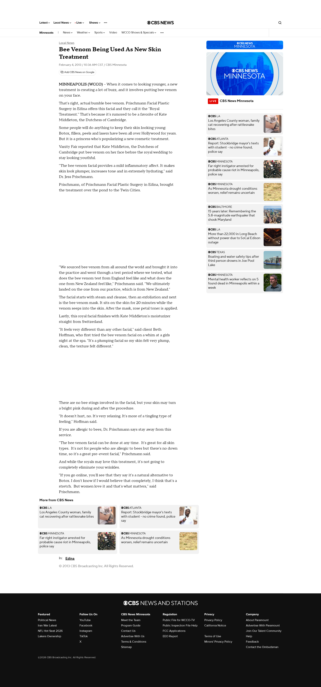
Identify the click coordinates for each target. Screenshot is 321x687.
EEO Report (170, 636)
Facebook (86, 625)
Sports (98, 32)
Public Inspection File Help (180, 625)
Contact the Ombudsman (262, 647)
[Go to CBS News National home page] (160, 23)
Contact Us (128, 630)
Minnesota (46, 33)
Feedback (252, 641)
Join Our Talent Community (263, 630)
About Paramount (257, 620)
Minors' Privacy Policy (218, 641)
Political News (47, 620)
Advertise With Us (132, 636)
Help (249, 636)
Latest (43, 22)
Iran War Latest (47, 625)
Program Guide (130, 625)
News (67, 32)
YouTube (85, 620)
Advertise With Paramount (263, 625)
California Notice (215, 625)
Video (113, 32)
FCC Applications (174, 630)
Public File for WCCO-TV (179, 620)
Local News (62, 22)
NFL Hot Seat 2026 (50, 630)
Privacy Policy (213, 620)
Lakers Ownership (49, 636)
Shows (94, 22)
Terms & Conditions (133, 641)
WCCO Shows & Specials (138, 32)
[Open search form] (280, 22)
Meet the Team (130, 620)
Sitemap (126, 647)
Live (79, 23)
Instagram (86, 630)
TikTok (84, 636)
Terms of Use (212, 636)
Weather (82, 32)
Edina (69, 558)
